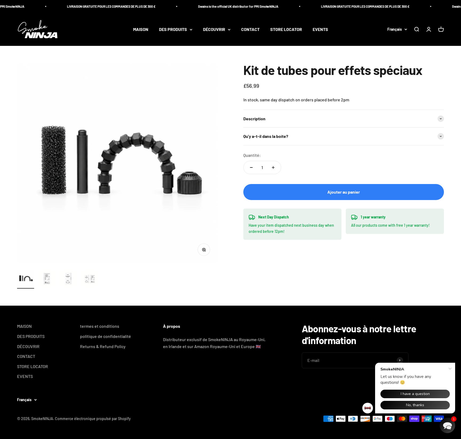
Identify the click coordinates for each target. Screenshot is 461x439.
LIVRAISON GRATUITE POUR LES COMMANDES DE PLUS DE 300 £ (106, 6)
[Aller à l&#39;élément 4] (89, 279)
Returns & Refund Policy (103, 346)
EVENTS (320, 29)
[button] (447, 425)
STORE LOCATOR (286, 29)
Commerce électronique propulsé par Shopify (93, 418)
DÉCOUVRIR (214, 29)
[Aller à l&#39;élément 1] (25, 279)
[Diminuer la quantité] (251, 167)
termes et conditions (99, 326)
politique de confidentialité (105, 336)
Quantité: (252, 155)
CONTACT (250, 29)
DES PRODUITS (173, 29)
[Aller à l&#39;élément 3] (68, 279)
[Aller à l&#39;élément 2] (46, 279)
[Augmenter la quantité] (273, 167)
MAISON (140, 29)
